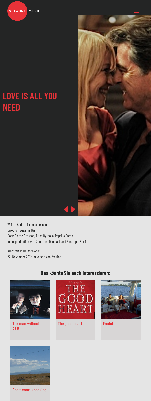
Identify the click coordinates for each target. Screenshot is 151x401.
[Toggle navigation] (136, 10)
